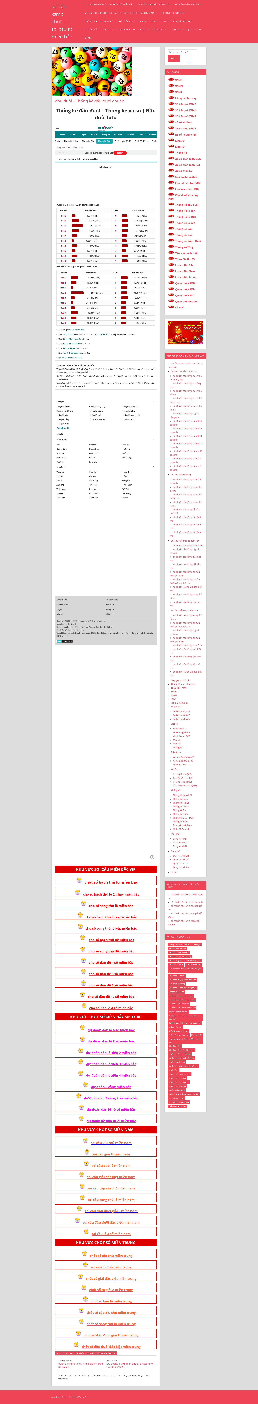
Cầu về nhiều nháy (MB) (185, 785)
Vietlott (109, 29)
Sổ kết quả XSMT (185, 116)
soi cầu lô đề (173, 1070)
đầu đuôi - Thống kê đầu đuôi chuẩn (79, 1353)
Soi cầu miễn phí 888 (177, 1090)
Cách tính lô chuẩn (176, 964)
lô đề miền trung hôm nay (179, 1035)
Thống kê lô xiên (185, 217)
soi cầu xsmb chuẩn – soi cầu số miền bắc (62, 21)
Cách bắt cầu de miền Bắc (179, 952)
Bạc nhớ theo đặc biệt (177, 948)
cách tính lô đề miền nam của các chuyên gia (185, 970)
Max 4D (180, 146)
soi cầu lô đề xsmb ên (177, 1086)
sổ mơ (88, 38)
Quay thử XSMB (185, 283)
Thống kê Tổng (184, 247)
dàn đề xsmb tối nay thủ (178, 1012)
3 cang (171, 944)
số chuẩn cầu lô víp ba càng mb (187, 902)
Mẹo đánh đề (196, 1035)
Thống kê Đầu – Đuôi (188, 241)
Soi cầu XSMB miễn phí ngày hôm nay (184, 1094)
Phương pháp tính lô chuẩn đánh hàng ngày (184, 1040)
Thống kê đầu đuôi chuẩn (106, 1353)
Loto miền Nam (185, 271)
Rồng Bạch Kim (175, 1046)
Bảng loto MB (180, 838)
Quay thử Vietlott (186, 301)
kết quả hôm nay (182, 21)
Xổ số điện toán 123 (187, 165)
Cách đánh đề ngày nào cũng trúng (182, 988)
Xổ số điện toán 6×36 (183, 757)
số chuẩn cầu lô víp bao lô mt (188, 545)
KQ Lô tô (175, 29)
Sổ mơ (179, 307)
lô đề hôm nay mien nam (179, 1031)
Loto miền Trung (185, 277)
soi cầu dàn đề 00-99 (177, 1062)
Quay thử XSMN (185, 289)
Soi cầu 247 (186, 1054)
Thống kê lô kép (185, 223)
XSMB (143, 21)
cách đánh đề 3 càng (177, 983)
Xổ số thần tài (184, 171)
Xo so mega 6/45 (185, 128)
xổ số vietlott (183, 122)
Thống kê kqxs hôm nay (99, 21)
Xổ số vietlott (179, 728)
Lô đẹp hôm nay (175, 1027)
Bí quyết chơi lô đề (173, 13)
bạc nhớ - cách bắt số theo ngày (188, 944)
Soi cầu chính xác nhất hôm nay (181, 1058)
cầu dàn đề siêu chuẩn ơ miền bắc (182, 1008)
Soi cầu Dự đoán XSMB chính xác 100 (183, 1066)
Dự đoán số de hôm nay (178, 1023)
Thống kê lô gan (185, 210)
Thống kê (158, 29)
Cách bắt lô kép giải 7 (192, 960)
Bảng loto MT (179, 842)
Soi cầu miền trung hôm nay (101, 13)
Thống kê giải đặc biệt (177, 1106)
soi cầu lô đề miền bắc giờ (179, 1082)
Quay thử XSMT (185, 295)
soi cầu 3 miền (174, 1054)
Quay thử (192, 29)
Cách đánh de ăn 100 (177, 975)
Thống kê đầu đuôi (186, 204)
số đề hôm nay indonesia (179, 1102)
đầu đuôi (59, 1353)
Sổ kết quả (91, 29)
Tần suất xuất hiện (186, 253)
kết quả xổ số (195, 1023)
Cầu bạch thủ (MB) (186, 177)
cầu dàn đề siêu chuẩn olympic (181, 996)
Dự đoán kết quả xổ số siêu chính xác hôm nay (183, 1017)
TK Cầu (142, 29)
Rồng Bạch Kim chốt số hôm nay (181, 1050)
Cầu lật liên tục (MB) (187, 183)
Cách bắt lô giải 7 (175, 960)
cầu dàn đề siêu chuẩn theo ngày (182, 1000)
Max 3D (180, 140)
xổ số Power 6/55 (186, 134)
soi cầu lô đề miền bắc (177, 1078)
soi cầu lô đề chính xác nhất (180, 1074)
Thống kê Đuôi (184, 235)
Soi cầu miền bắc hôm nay (153, 4)
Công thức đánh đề (176, 992)
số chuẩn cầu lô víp (176, 1098)
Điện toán (126, 29)
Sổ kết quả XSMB (185, 104)
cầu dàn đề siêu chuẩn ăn (179, 1003)
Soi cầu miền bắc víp (187, 4)
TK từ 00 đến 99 (185, 259)
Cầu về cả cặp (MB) (187, 189)
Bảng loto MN (180, 846)
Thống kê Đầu (183, 229)
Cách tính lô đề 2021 (193, 964)
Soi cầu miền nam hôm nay (139, 13)
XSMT (164, 21)
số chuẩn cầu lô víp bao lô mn (188, 645)
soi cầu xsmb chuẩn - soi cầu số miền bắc (96, 1375)
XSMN (153, 21)
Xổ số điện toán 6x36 (188, 159)
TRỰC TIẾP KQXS (126, 21)
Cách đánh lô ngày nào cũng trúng (182, 979)
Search (173, 58)
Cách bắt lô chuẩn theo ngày (180, 956)
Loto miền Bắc (184, 265)
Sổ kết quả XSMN (186, 110)
